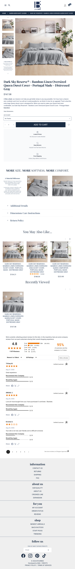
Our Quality (37, 488)
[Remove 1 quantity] (5, 124)
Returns (37, 471)
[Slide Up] (7, 17)
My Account (37, 508)
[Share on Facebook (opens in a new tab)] (12, 386)
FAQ (37, 478)
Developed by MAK (34, 563)
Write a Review (63, 358)
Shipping (37, 475)
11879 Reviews (16, 351)
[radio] (37, 343)
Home (4, 13)
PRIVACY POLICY (30, 565)
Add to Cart (41, 124)
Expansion (37, 498)
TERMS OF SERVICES (44, 565)
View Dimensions (8, 111)
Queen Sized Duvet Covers (18, 13)
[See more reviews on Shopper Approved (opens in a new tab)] (18, 386)
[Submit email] (48, 550)
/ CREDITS (44, 563)
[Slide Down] (7, 73)
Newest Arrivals (37, 524)
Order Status (37, 511)
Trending (38, 534)
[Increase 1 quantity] (13, 124)
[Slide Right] (69, 239)
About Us (37, 491)
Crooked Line (37, 494)
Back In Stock (37, 527)
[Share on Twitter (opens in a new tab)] (15, 386)
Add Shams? (7, 115)
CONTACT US (38, 468)
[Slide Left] (65, 239)
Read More (7, 107)
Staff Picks (37, 531)
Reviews (37, 514)
